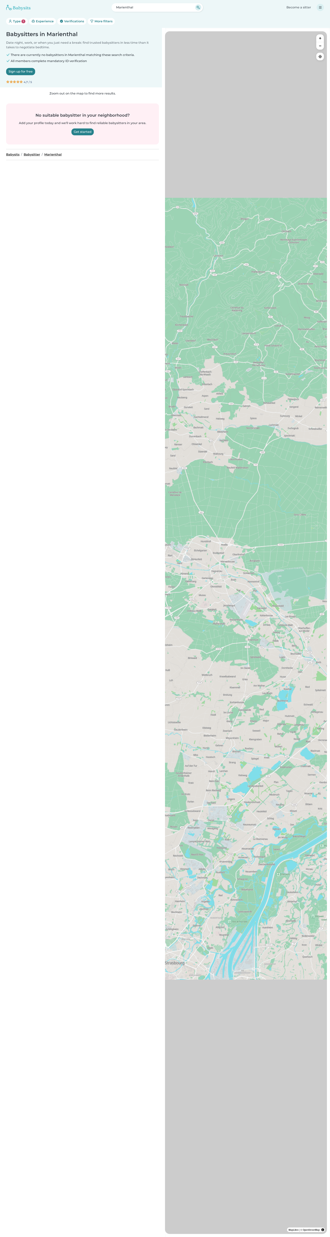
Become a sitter (298, 7)
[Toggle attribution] (322, 1229)
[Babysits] (18, 7)
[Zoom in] (320, 38)
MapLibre (294, 1229)
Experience (44, 21)
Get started (82, 132)
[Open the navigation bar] (320, 7)
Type (18, 21)
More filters (103, 21)
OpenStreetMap (311, 1229)
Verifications (73, 21)
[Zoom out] (320, 46)
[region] (246, 632)
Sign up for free (21, 71)
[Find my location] (320, 56)
